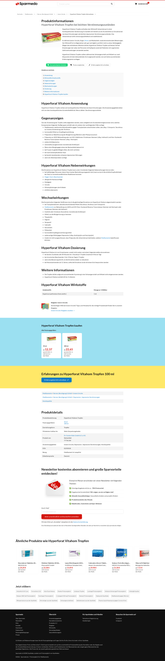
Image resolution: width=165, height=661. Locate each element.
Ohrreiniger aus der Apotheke (48, 600)
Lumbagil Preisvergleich (94, 591)
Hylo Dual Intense (49, 591)
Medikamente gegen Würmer (120, 596)
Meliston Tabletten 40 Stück (51, 563)
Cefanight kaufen (134, 591)
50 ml (66, 422)
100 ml (66, 423)
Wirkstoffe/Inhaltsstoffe (52, 78)
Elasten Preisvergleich (64, 591)
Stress (87, 40)
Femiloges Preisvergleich (45, 596)
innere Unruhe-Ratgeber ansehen (62, 310)
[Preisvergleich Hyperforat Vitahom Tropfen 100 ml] (72, 339)
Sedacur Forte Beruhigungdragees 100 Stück (121, 563)
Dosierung (47, 89)
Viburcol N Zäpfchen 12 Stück (144, 563)
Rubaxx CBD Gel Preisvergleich (26, 596)
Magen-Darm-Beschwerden (53, 177)
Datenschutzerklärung (80, 522)
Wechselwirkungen (50, 86)
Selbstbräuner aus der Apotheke (86, 600)
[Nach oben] (160, 656)
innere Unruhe (78, 393)
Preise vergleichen (78, 65)
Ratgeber (51, 625)
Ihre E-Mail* (45, 508)
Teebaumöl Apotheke (102, 596)
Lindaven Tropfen (79, 591)
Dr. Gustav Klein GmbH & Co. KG (75, 435)
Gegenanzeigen (49, 80)
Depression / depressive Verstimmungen (86, 397)
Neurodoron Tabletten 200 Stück (27, 563)
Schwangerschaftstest (67, 600)
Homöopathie (47, 401)
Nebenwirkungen (50, 83)
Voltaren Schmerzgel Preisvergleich (115, 591)
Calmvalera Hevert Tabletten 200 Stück (98, 563)
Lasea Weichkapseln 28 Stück (74, 563)
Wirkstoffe (52, 628)
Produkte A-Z (53, 623)
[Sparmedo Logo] (27, 4)
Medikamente (49, 207)
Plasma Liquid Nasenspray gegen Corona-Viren (112, 600)
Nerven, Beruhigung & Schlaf (62, 393)
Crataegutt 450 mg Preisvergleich (66, 596)
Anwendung (48, 75)
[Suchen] (111, 4)
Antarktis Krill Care (22, 591)
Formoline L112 (36, 591)
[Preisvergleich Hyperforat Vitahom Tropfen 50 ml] (51, 339)
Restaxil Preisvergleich (86, 596)
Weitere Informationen (51, 91)
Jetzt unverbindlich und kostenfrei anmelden (61, 517)
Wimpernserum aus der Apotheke (27, 600)
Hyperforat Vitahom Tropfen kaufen (56, 94)
